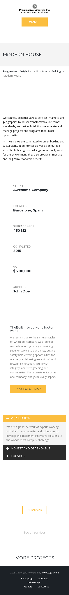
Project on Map (28, 389)
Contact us (43, 586)
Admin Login (34, 582)
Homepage (27, 578)
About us (43, 578)
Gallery (28, 586)
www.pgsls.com (50, 572)
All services (35, 510)
